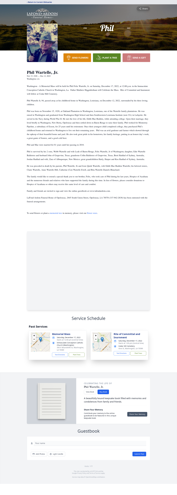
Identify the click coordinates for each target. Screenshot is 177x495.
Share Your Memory (137, 414)
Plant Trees (76, 355)
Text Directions (60, 355)
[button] (40, 339)
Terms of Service (95, 473)
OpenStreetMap (91, 477)
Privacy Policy (81, 473)
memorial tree (56, 213)
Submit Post (139, 454)
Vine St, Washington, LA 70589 (130, 348)
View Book (90, 392)
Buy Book (103, 392)
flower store (92, 213)
